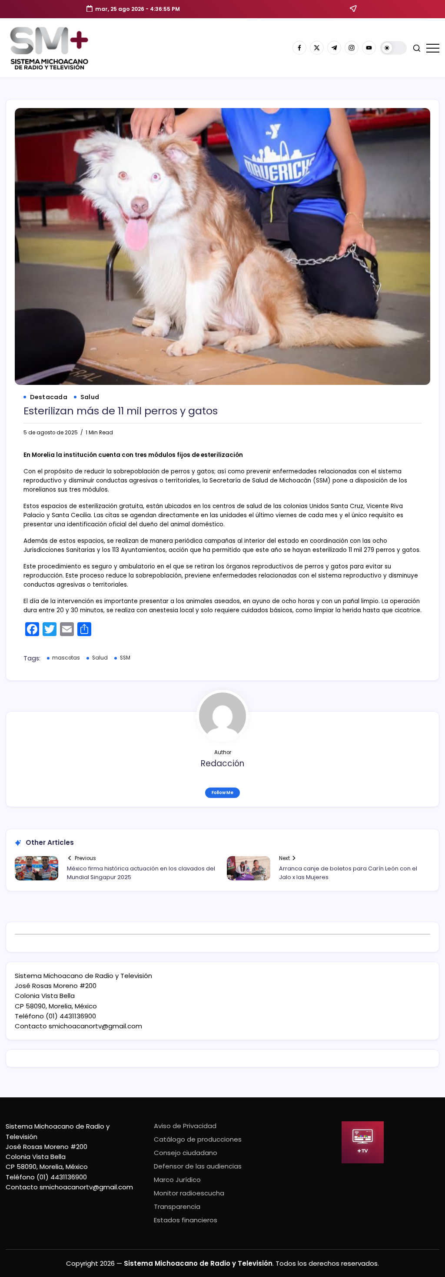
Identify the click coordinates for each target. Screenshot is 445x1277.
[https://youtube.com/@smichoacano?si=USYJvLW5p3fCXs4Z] (369, 48)
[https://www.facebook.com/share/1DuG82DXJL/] (299, 48)
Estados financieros (185, 1219)
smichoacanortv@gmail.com (95, 1026)
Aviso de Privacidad (185, 1125)
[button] (393, 48)
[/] (317, 48)
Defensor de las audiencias (198, 1166)
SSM (125, 657)
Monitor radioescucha (189, 1193)
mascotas (66, 657)
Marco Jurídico (177, 1179)
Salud (100, 657)
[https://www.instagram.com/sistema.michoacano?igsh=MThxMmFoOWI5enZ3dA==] (352, 48)
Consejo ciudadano (185, 1152)
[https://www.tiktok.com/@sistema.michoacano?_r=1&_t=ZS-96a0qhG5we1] (334, 48)
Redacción (222, 763)
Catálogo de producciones (198, 1139)
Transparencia (177, 1206)
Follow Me (222, 792)
